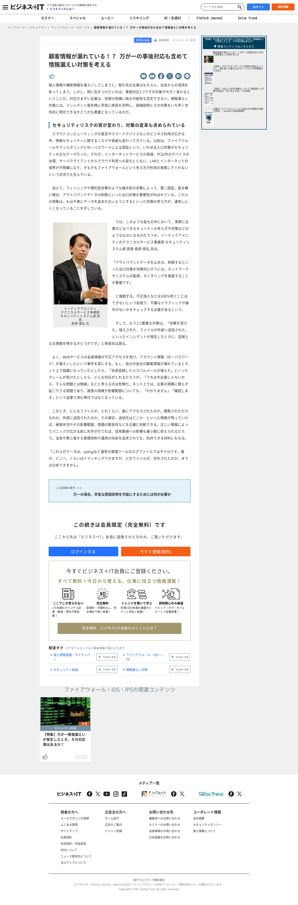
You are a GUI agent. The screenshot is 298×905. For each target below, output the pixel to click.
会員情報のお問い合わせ (164, 831)
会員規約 (66, 837)
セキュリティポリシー (207, 824)
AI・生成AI (172, 17)
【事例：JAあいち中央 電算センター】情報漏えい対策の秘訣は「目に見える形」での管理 (238, 89)
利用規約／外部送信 (73, 843)
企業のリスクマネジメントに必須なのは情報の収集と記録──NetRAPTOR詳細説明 (238, 110)
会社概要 (198, 818)
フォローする (109, 657)
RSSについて (69, 850)
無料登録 (283, 7)
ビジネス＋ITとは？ (62, 9)
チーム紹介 (112, 818)
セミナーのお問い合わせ (164, 824)
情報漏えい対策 (136, 669)
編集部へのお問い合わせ (164, 818)
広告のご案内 (113, 824)
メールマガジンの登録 (75, 818)
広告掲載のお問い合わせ (164, 837)
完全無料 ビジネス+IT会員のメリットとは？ (119, 627)
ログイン (258, 7)
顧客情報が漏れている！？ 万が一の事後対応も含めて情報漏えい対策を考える (238, 53)
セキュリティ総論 (65, 669)
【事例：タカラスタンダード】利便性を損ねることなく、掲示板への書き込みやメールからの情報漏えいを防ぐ (238, 68)
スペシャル (77, 17)
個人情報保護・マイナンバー (71, 656)
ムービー (107, 17)
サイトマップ (69, 831)
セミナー (47, 17)
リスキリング (139, 17)
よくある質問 (69, 824)
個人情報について (204, 831)
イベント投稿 (113, 831)
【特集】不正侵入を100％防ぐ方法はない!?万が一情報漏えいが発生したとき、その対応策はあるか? (234, 40)
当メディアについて (73, 862)
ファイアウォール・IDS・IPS (144, 656)
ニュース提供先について (76, 856)
